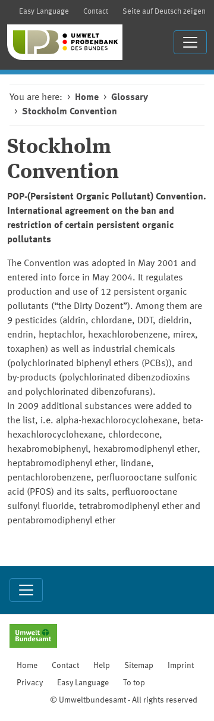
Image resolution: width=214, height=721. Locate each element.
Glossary (129, 97)
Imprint (181, 665)
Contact (95, 11)
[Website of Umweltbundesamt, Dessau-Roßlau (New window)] (33, 637)
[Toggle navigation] (190, 42)
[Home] (64, 42)
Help (101, 665)
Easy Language (44, 11)
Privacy (30, 683)
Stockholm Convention (69, 112)
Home (87, 97)
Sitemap (138, 665)
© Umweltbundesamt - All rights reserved (123, 700)
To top (134, 683)
